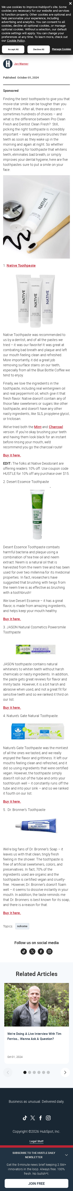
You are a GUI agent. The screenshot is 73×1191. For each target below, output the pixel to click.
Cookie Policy (16, 40)
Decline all (38, 49)
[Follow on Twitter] (32, 951)
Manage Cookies (61, 49)
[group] (36, 1023)
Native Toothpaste (21, 265)
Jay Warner (21, 64)
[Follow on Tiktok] (24, 951)
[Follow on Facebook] (41, 951)
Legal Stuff (37, 1141)
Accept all (13, 49)
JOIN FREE (36, 1183)
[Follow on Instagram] (49, 951)
